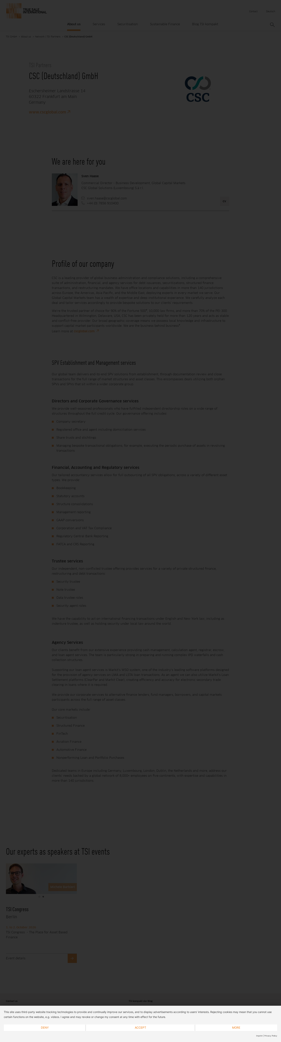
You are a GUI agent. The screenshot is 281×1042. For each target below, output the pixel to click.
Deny (45, 1027)
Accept (140, 1027)
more (236, 1027)
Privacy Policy (270, 1036)
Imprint (259, 1036)
